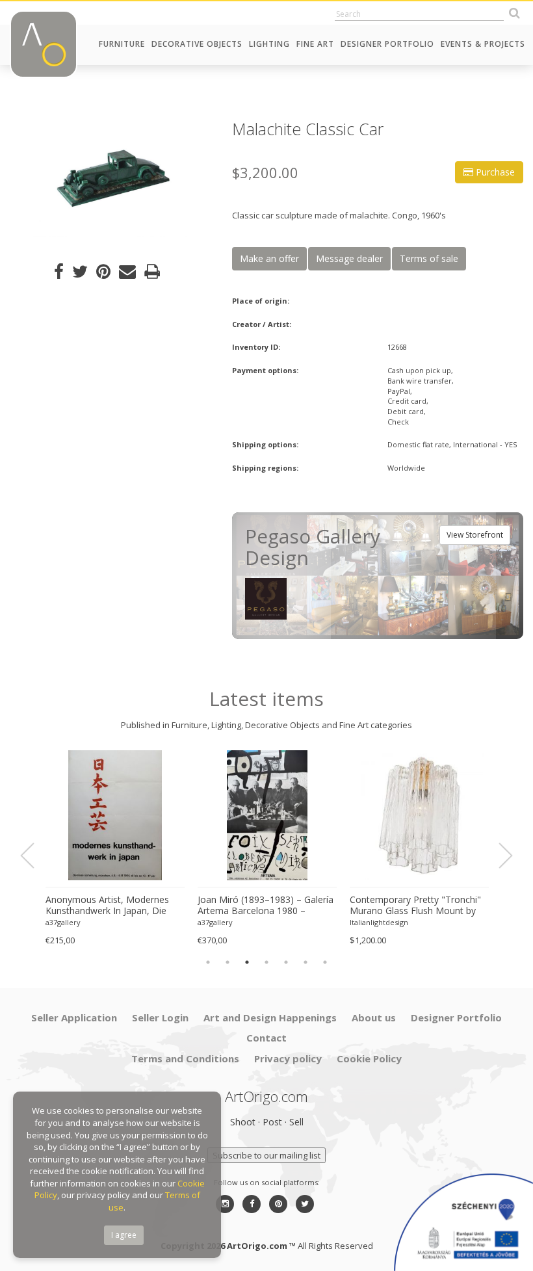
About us (374, 1017)
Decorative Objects (196, 43)
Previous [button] (35, 856)
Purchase (494, 172)
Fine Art (315, 43)
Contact (266, 1037)
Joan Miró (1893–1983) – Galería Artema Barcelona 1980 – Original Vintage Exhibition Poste (265, 905)
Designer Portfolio (387, 43)
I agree (123, 1234)
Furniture (122, 43)
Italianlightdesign (379, 922)
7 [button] (325, 962)
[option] (111, 178)
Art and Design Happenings (270, 1017)
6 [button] (305, 962)
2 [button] (227, 962)
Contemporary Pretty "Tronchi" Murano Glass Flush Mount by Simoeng (415, 905)
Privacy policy (288, 1058)
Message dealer (349, 258)
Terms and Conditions (185, 1058)
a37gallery (63, 922)
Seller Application (74, 1017)
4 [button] (266, 962)
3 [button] (247, 962)
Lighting (269, 43)
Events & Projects (483, 43)
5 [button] (286, 962)
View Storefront (475, 534)
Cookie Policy (369, 1058)
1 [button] (208, 962)
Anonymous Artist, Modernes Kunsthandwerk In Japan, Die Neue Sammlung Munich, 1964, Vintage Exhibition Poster (111, 905)
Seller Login (160, 1017)
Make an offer (269, 258)
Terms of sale (429, 258)
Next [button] (498, 856)
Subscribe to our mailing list (266, 1155)
